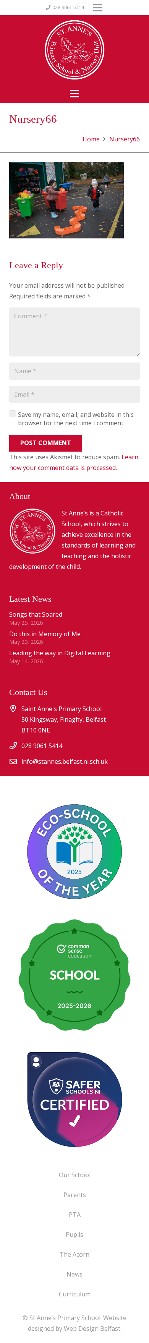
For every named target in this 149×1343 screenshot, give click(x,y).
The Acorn (74, 1254)
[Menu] (74, 93)
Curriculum (75, 1294)
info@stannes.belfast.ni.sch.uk (64, 761)
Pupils (74, 1234)
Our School (75, 1175)
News (74, 1274)
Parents (74, 1195)
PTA (75, 1214)
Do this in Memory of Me (45, 634)
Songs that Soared (35, 614)
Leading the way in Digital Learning (59, 653)
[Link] (74, 1099)
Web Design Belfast (92, 1328)
